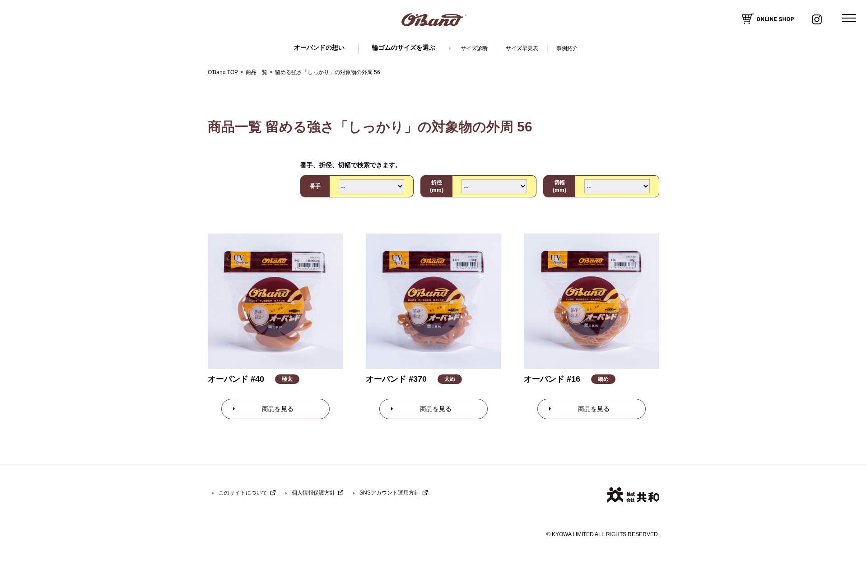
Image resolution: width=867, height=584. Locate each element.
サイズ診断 (474, 48)
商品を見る (278, 408)
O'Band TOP (223, 72)
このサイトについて (243, 493)
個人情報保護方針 (313, 493)
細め (603, 379)
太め (449, 379)
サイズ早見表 (522, 48)
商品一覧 (256, 72)
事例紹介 (567, 48)
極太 (287, 379)
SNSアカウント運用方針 (389, 493)
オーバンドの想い (319, 47)
